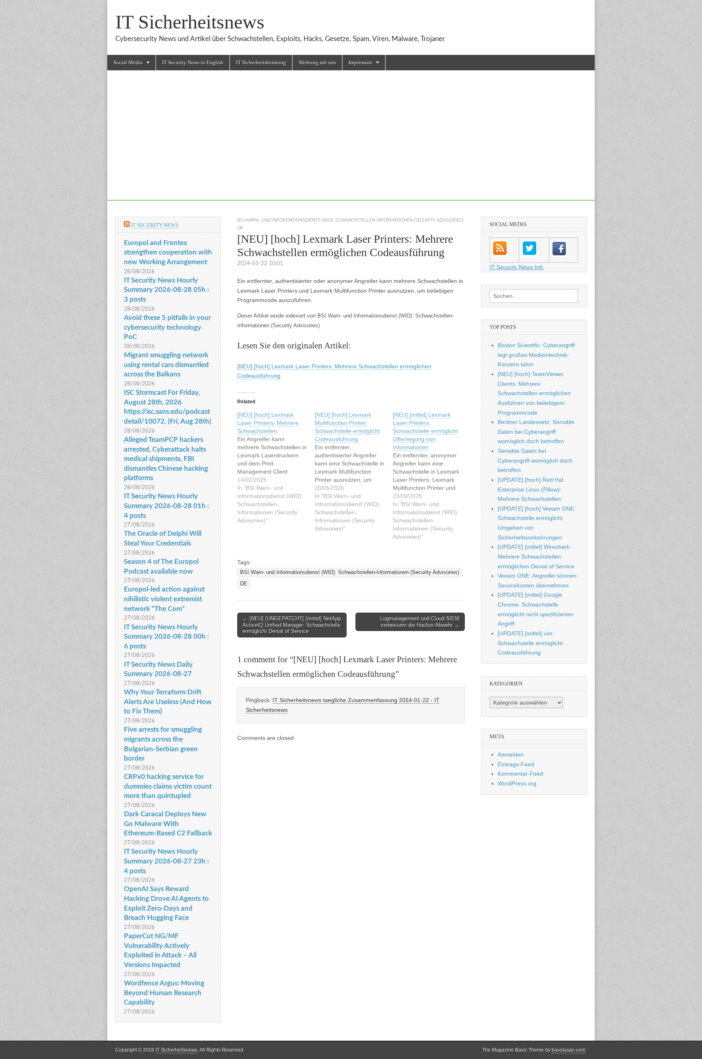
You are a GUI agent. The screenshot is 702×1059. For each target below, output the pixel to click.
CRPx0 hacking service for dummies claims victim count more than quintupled (168, 786)
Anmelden (511, 754)
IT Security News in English (192, 62)
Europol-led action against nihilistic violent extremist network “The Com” (164, 599)
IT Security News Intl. (517, 267)
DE (240, 228)
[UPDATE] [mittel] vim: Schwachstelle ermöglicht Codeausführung (530, 643)
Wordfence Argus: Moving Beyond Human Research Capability (164, 993)
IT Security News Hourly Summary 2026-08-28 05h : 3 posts (166, 290)
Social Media (128, 62)
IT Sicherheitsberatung (261, 62)
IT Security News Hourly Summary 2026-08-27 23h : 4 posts (166, 861)
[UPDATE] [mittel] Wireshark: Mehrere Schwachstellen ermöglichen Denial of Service (536, 556)
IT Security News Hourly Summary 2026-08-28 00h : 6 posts (166, 637)
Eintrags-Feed (516, 764)
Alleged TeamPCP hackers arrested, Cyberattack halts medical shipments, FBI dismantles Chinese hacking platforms (166, 459)
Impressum (360, 62)
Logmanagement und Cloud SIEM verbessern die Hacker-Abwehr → (419, 621)
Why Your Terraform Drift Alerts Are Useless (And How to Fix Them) (168, 702)
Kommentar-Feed (520, 773)
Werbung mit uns (317, 62)
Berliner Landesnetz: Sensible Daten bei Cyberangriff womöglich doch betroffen (536, 431)
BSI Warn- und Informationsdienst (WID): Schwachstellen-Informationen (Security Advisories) (350, 220)
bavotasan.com (568, 1050)
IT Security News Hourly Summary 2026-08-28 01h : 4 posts (166, 506)
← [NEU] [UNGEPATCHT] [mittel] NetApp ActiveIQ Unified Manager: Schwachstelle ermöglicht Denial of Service (292, 624)
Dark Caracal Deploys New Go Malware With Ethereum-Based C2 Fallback (168, 824)
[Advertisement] (351, 143)
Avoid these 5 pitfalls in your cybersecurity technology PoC (167, 327)
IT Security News (154, 225)
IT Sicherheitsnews (189, 22)
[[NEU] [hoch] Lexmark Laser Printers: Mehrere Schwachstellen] (276, 467)
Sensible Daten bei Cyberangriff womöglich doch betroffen (535, 460)
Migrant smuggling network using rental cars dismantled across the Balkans (166, 365)
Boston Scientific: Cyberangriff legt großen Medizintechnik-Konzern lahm (536, 354)
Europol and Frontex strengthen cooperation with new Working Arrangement (168, 252)
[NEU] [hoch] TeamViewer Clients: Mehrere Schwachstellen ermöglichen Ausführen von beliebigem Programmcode (534, 393)
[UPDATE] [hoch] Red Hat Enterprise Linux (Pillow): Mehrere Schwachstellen (530, 489)
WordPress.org (517, 783)
